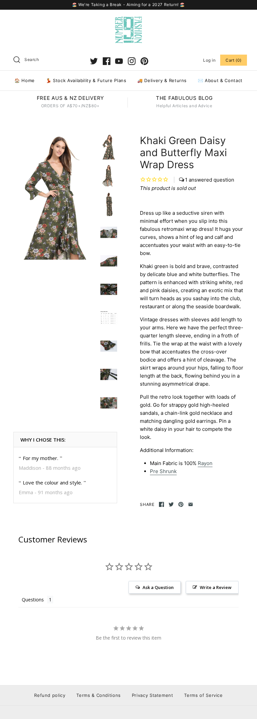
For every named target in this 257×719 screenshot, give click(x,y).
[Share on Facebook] (161, 504)
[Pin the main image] (180, 504)
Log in (209, 60)
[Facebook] (106, 61)
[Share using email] (190, 504)
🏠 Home (24, 80)
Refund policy (49, 695)
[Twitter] (94, 61)
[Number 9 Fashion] (128, 20)
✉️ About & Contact (220, 80)
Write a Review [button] (216, 587)
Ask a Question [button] (158, 587)
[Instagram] (132, 61)
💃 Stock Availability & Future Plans (86, 80)
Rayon (205, 463)
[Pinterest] (144, 61)
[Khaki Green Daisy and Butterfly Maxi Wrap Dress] (55, 197)
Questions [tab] (33, 599)
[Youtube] (119, 61)
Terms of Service (203, 695)
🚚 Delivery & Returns (162, 80)
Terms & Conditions (98, 695)
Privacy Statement (152, 695)
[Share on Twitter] (171, 504)
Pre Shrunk (163, 471)
